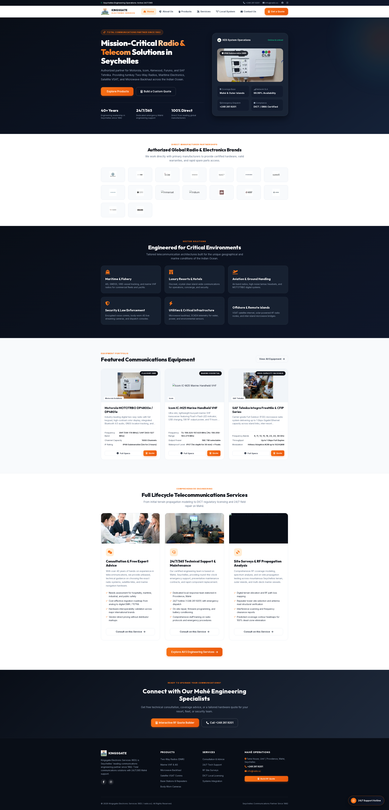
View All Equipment (270, 358)
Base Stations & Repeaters (173, 781)
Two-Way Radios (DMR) (172, 759)
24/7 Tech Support (212, 764)
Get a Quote (278, 11)
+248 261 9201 (252, 3)
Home (150, 11)
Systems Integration (212, 781)
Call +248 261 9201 (221, 722)
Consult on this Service (129, 631)
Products (186, 11)
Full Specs (125, 453)
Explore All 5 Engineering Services (192, 651)
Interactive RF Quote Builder (176, 722)
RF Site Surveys (210, 770)
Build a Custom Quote (157, 91)
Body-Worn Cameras (170, 786)
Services (205, 11)
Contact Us (250, 11)
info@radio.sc (271, 3)
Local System (227, 11)
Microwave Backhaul (170, 770)
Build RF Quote (267, 779)
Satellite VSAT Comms (171, 775)
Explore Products (118, 91)
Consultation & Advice (213, 759)
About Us (168, 11)
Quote (151, 453)
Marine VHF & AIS (169, 764)
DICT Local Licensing (213, 775)
